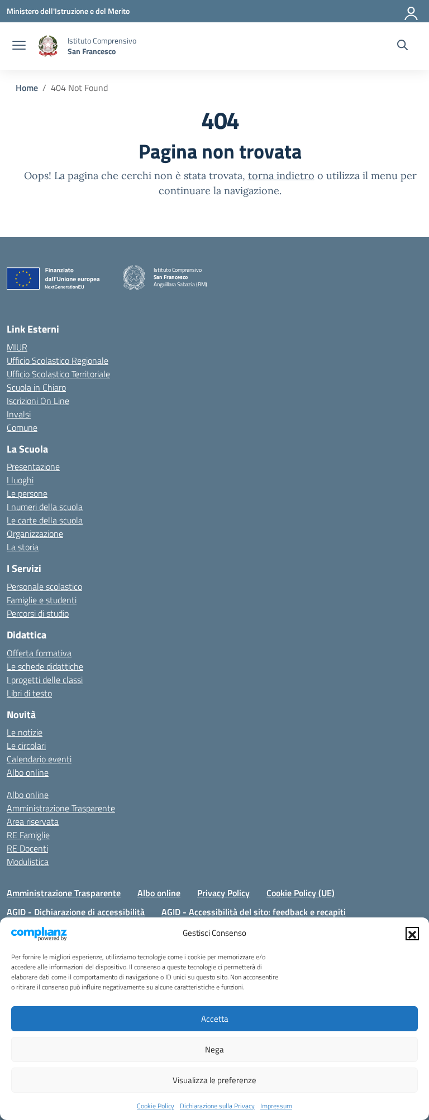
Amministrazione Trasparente (61, 808)
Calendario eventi (39, 759)
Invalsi (19, 414)
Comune (22, 427)
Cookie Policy (155, 1105)
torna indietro (281, 175)
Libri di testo (29, 693)
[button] (412, 933)
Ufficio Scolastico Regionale (57, 360)
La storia (23, 547)
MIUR (17, 347)
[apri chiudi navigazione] (19, 46)
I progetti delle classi (45, 679)
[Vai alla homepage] (48, 46)
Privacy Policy (223, 893)
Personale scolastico (44, 586)
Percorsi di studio (38, 613)
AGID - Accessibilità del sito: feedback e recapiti (253, 912)
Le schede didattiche (45, 666)
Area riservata (33, 821)
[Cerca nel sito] (402, 46)
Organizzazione (35, 533)
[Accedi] (411, 11)
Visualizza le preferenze (214, 1080)
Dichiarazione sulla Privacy (217, 1105)
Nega (214, 1049)
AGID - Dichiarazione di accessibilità (76, 912)
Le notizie (24, 732)
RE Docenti (27, 848)
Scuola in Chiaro (36, 387)
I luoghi (20, 480)
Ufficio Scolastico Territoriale (58, 374)
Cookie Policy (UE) (300, 893)
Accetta (214, 1018)
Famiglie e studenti (42, 600)
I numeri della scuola (45, 506)
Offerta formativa (39, 653)
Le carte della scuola (45, 520)
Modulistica (28, 861)
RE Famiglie (28, 835)
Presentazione (33, 466)
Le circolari (26, 745)
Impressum (276, 1105)
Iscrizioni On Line (38, 400)
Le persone (27, 493)
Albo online (28, 772)
